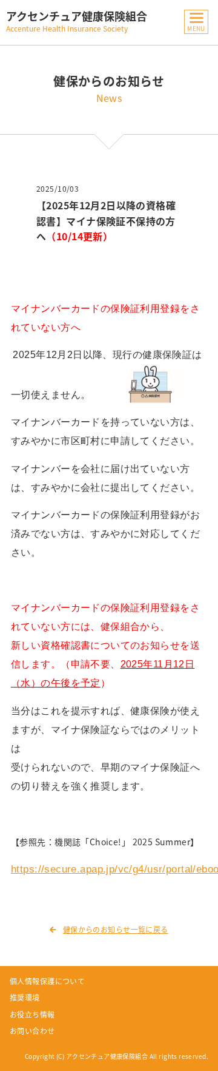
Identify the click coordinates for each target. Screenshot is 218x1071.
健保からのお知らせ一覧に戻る (115, 929)
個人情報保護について (47, 981)
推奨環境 (25, 997)
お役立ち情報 (32, 1014)
